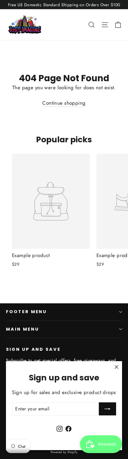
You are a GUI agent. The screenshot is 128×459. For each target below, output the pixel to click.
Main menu (22, 329)
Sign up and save (33, 349)
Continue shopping (63, 102)
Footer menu (26, 312)
